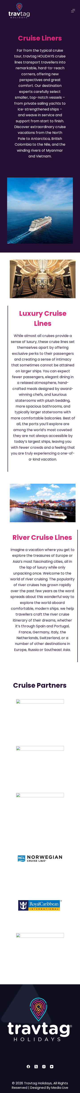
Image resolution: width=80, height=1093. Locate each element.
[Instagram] (44, 1066)
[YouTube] (51, 1066)
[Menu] (73, 11)
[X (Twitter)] (36, 1066)
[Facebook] (28, 1066)
